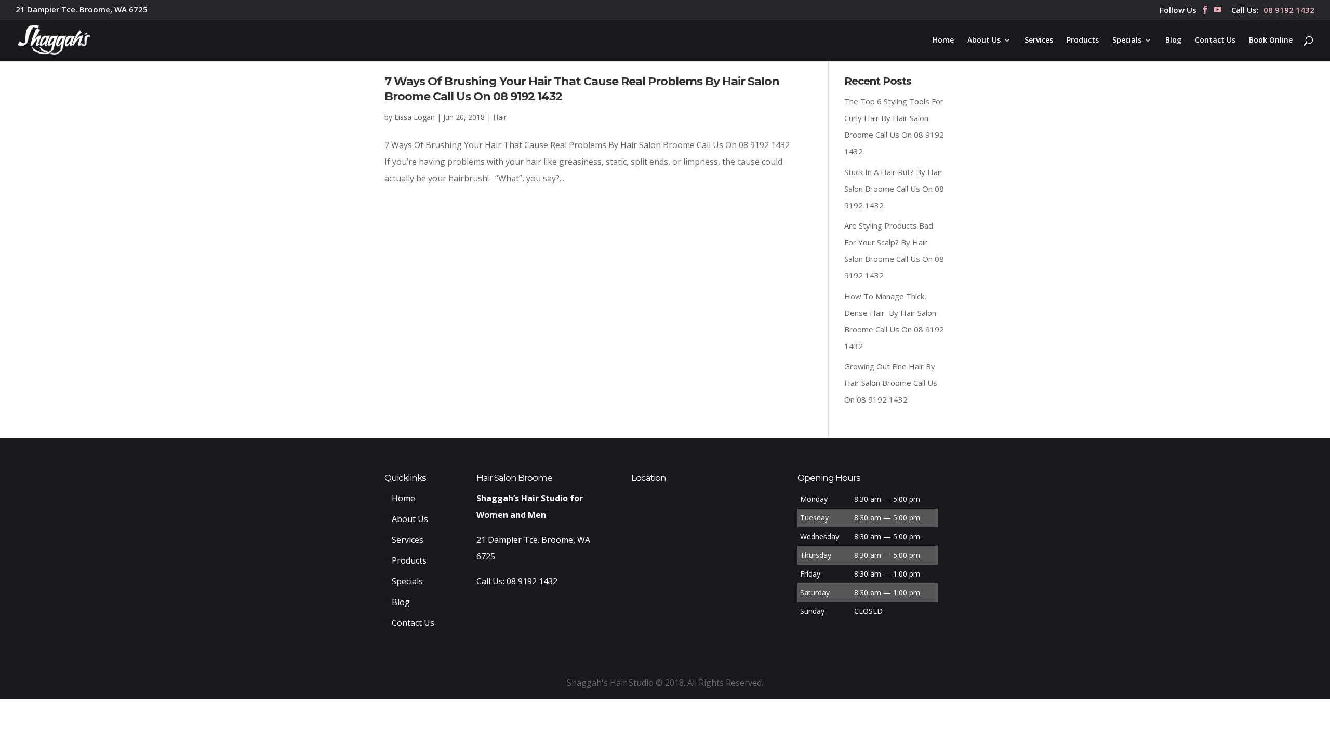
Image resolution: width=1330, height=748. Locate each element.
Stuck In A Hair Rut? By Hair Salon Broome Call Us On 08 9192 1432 (894, 188)
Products (1083, 40)
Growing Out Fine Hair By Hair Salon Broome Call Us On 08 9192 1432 (890, 383)
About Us (984, 40)
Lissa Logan (414, 117)
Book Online (1271, 40)
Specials (1126, 40)
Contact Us (1215, 40)
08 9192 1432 (1289, 10)
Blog (1173, 40)
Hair (500, 117)
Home (943, 40)
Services (1039, 40)
